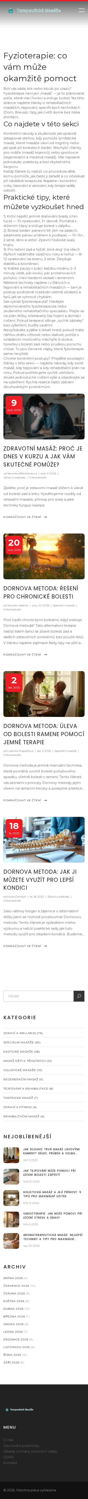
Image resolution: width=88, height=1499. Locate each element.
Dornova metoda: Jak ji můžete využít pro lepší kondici (40, 880)
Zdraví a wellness (14, 477)
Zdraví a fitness (20, 1107)
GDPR (8, 1457)
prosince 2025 (18, 1339)
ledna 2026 (15, 1331)
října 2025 (15, 1354)
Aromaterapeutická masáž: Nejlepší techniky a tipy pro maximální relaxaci (53, 1237)
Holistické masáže (22, 1070)
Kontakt (10, 1463)
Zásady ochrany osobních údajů (30, 1451)
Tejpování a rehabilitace (28, 1088)
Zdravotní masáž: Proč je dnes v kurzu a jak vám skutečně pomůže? (43, 457)
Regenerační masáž (23, 1079)
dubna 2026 (16, 1308)
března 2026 (16, 1316)
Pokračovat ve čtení (22, 517)
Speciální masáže (64, 605)
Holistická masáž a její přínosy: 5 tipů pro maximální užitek (52, 1194)
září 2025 (13, 1362)
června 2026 (16, 1293)
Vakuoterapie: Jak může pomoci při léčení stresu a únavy (52, 1216)
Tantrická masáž (20, 1097)
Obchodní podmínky (21, 1446)
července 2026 (19, 1285)
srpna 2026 (15, 1278)
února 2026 (16, 1324)
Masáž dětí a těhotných (27, 1060)
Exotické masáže (21, 1051)
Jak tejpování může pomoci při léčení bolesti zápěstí (49, 1173)
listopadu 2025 (19, 1347)
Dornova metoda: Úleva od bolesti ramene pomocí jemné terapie (43, 734)
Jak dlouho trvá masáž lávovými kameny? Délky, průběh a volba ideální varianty (51, 1151)
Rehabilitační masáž (23, 1116)
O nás (8, 1440)
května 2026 (16, 1301)
